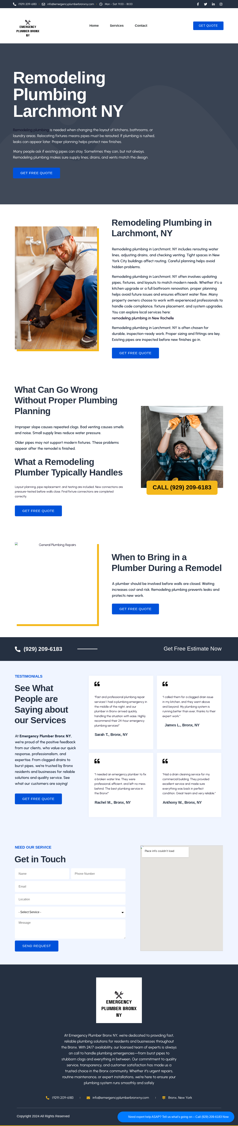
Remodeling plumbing (31, 130)
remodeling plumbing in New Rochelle (143, 318)
